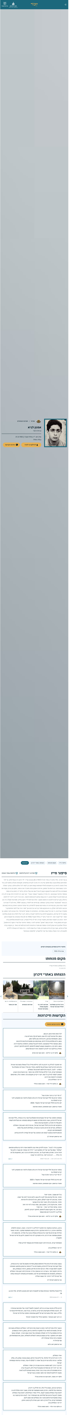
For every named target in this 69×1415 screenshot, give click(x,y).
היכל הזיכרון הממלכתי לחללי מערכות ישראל (56, 1006)
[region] (34, 996)
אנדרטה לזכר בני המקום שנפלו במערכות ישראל (43, 1007)
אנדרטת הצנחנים (27, 1005)
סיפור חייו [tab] (62, 863)
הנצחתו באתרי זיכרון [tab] (37, 863)
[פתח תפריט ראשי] (65, 4)
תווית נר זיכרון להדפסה (26, 873)
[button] (11, 445)
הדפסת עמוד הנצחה (8, 873)
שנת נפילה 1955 (59, 951)
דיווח (9, 1159)
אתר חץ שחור (12, 1005)
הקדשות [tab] (24, 863)
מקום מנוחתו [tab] (52, 863)
